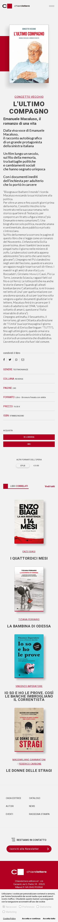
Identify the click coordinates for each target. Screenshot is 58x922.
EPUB (22, 465)
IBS (29, 444)
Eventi (9, 814)
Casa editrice (13, 798)
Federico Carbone (30, 764)
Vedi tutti (50, 486)
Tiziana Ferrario (29, 619)
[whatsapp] (16, 360)
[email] (22, 360)
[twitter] (10, 360)
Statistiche (45, 906)
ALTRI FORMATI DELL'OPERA (29, 459)
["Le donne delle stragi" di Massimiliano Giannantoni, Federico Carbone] (29, 733)
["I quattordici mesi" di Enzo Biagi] (29, 525)
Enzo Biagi (29, 551)
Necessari (11, 906)
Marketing (11, 911)
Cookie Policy (9, 918)
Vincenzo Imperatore (29, 686)
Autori (10, 806)
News (32, 806)
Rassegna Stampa (39, 814)
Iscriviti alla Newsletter (24, 848)
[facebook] (5, 360)
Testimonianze (20, 369)
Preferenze (28, 906)
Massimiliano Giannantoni (29, 759)
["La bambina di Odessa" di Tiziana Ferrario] (29, 592)
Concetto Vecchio (29, 96)
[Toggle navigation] (51, 6)
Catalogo (34, 798)
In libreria (29, 437)
